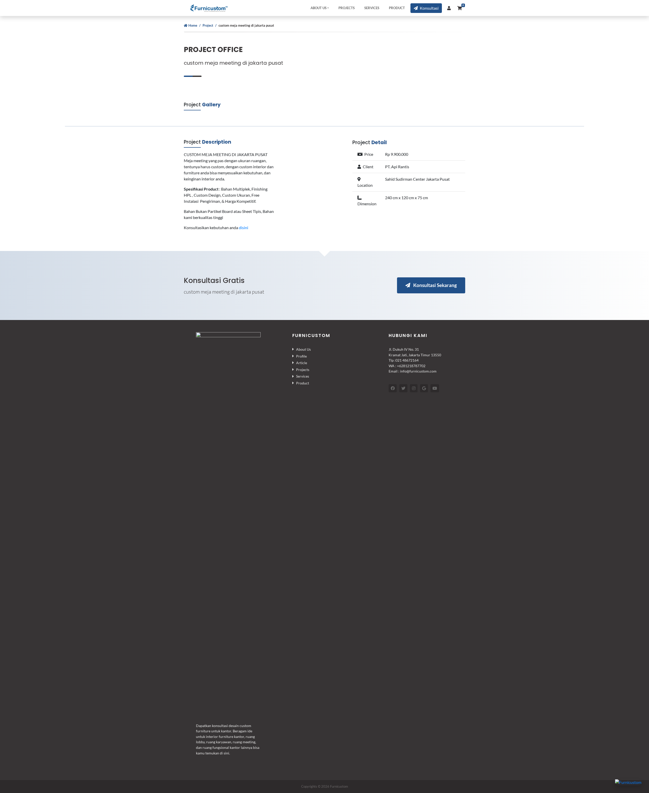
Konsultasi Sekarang (434, 285)
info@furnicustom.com (418, 371)
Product (397, 8)
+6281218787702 (411, 366)
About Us (319, 8)
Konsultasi (429, 8)
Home (192, 25)
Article (301, 363)
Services (371, 8)
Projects (346, 8)
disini (243, 227)
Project (208, 25)
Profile (301, 356)
